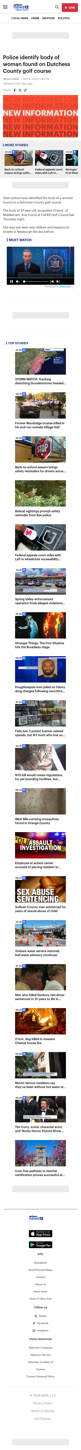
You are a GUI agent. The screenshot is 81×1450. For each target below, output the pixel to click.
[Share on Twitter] (19, 90)
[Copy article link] (25, 90)
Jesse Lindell (11, 79)
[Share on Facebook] (14, 90)
